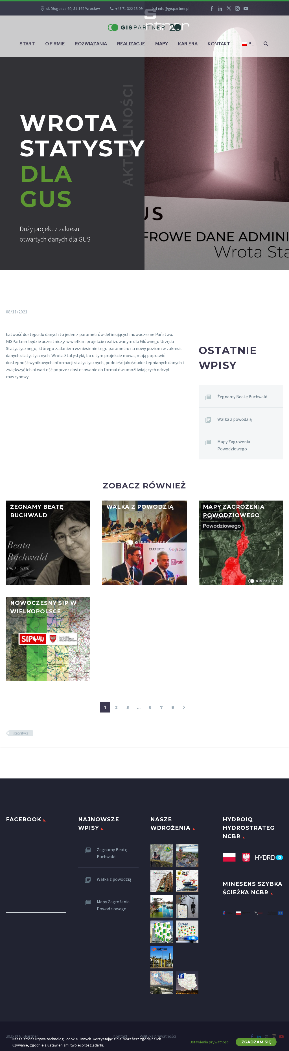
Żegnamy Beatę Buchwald (242, 396)
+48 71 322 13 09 (129, 8)
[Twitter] (229, 8)
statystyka (21, 733)
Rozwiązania (91, 44)
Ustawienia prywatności (209, 1042)
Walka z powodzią (234, 419)
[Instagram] (237, 8)
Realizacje (131, 44)
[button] (12, 516)
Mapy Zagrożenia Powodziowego (233, 445)
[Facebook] (212, 8)
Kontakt (219, 44)
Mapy (161, 44)
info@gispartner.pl (173, 8)
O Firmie (55, 44)
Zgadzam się (256, 1042)
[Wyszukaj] (265, 43)
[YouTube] (246, 8)
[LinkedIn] (220, 8)
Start (27, 44)
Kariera (188, 44)
